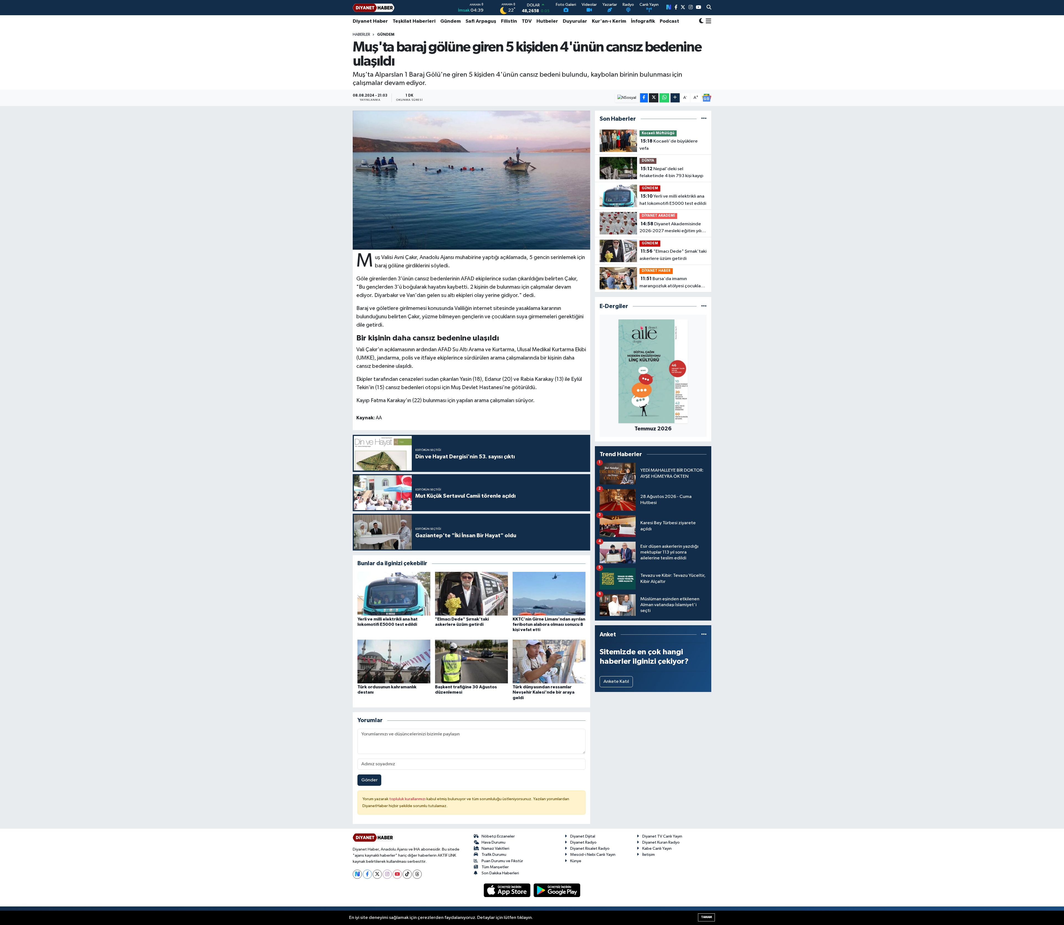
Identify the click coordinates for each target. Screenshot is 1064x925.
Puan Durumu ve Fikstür (502, 861)
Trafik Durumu (494, 854)
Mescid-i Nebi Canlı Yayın (592, 854)
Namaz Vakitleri (495, 848)
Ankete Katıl (616, 681)
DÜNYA (648, 160)
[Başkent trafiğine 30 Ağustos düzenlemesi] (471, 661)
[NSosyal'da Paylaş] (627, 97)
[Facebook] (367, 874)
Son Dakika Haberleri (500, 873)
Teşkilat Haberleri (414, 21)
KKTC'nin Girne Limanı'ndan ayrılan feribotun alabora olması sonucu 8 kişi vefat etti (549, 624)
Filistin (509, 21)
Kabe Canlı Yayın (657, 848)
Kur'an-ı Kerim (609, 21)
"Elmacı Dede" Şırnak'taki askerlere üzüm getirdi (673, 255)
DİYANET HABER (656, 271)
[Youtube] (397, 874)
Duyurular (575, 21)
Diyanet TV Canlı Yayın (662, 836)
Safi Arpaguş (481, 21)
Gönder (369, 780)
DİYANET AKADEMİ (658, 216)
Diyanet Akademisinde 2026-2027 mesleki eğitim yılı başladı (671, 228)
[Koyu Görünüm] (701, 21)
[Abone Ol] (706, 98)
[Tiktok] (407, 874)
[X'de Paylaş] (653, 97)
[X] (377, 874)
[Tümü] (704, 119)
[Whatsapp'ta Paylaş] (664, 97)
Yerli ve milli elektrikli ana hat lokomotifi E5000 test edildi (673, 200)
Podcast (669, 21)
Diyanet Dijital (582, 836)
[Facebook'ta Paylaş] (644, 97)
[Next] (357, 874)
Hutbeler (547, 21)
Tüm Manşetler (495, 867)
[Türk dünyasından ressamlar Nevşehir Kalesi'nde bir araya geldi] (549, 661)
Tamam (706, 917)
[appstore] (508, 890)
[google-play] (557, 890)
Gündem (450, 21)
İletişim (648, 854)
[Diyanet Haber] (373, 8)
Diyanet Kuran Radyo (661, 842)
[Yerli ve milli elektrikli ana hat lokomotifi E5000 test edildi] (393, 593)
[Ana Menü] (708, 21)
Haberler (361, 35)
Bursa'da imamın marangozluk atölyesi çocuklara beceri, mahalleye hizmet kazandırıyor (672, 283)
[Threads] (417, 874)
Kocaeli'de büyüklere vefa (669, 145)
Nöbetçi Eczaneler (498, 836)
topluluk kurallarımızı (407, 799)
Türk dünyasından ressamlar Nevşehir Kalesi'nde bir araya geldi (543, 692)
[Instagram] (387, 874)
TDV (527, 21)
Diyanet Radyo (583, 842)
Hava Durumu (493, 842)
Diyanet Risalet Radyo (590, 848)
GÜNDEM (385, 35)
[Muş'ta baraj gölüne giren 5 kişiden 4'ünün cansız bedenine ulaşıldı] (471, 180)
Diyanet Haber (370, 21)
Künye (575, 861)
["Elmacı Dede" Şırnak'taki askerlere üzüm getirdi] (471, 593)
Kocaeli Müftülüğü (658, 133)
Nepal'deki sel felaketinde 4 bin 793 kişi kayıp (671, 172)
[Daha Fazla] (675, 97)
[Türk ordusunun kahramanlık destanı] (393, 661)
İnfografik (643, 21)
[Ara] (709, 7)
